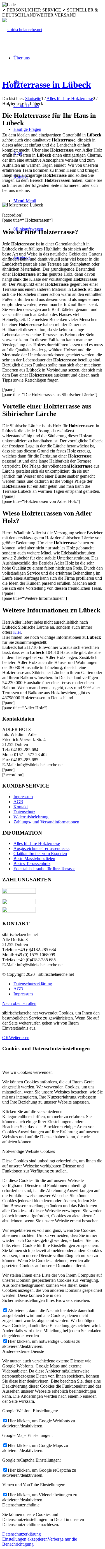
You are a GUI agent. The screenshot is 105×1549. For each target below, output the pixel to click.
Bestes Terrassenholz (31, 863)
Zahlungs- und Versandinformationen (46, 821)
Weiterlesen (19, 1037)
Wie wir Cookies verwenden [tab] (27, 1072)
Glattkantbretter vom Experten (40, 853)
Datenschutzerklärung (21, 1534)
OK (5, 1037)
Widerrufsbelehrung (30, 816)
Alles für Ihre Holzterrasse (36, 843)
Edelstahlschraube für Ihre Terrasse (44, 868)
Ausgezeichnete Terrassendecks (41, 848)
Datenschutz (24, 811)
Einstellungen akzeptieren (25, 1539)
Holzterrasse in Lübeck (46, 85)
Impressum (23, 796)
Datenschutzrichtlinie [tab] (20, 1504)
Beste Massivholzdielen (34, 858)
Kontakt (20, 806)
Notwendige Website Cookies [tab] (28, 1151)
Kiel (17, 632)
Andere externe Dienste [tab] (23, 1351)
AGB (18, 801)
